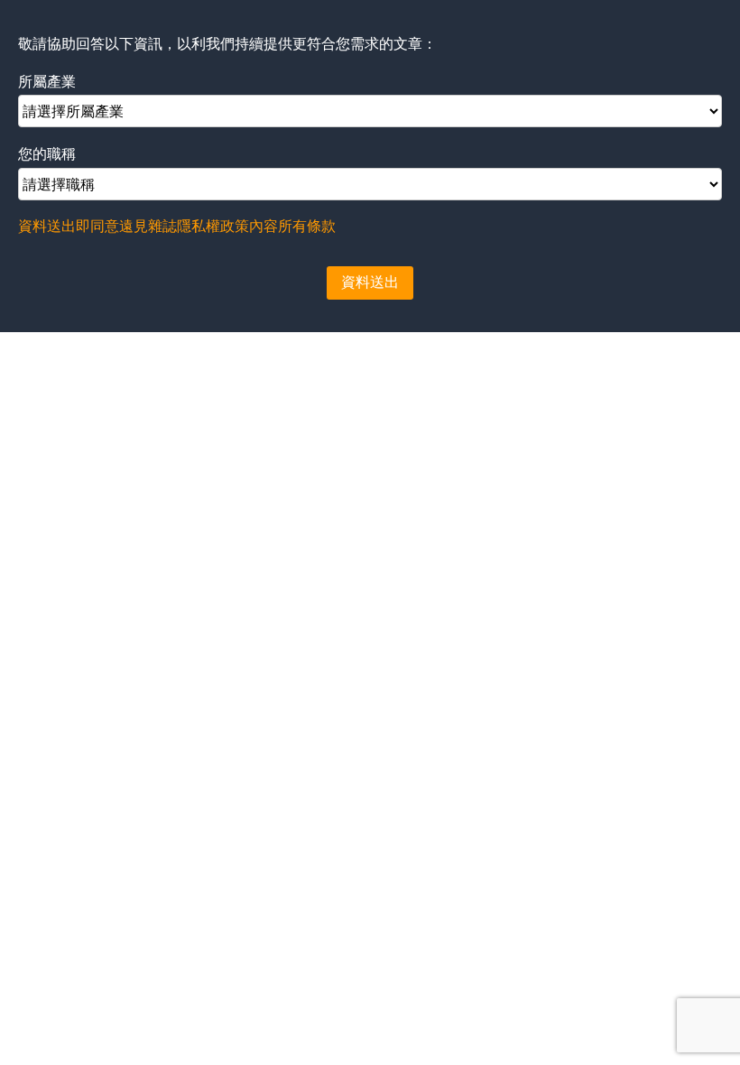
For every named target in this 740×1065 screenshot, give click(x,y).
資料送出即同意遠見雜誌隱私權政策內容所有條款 (177, 226)
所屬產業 (47, 81)
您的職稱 (47, 154)
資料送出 (370, 282)
